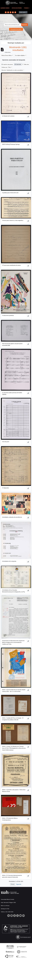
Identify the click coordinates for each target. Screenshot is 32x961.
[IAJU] (21, 946)
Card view (18, 64)
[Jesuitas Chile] (10, 951)
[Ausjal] (10, 946)
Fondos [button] (26, 8)
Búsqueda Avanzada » (16, 29)
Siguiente (18, 884)
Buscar (24, 24)
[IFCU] (9, 956)
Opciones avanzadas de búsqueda (13, 60)
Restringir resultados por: (16, 43)
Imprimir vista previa (8, 64)
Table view (26, 64)
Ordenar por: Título (6, 67)
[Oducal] (21, 956)
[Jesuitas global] (22, 951)
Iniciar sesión (22, 12)
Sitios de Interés (17, 8)
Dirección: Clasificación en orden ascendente (12, 70)
